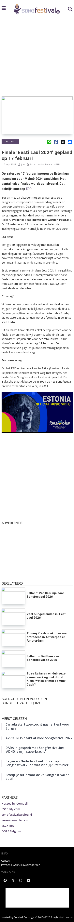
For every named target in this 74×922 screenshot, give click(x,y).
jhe (23, 164)
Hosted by (15, 803)
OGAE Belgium (11, 831)
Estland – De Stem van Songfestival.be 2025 (43, 658)
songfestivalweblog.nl (17, 814)
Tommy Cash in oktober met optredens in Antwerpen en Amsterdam (47, 636)
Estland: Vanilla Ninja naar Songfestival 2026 (45, 595)
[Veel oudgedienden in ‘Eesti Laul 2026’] (13, 617)
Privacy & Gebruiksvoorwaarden (20, 865)
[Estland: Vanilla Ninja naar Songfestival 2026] (13, 596)
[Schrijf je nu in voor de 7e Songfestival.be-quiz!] (37, 709)
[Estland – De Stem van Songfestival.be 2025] (13, 659)
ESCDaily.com (11, 809)
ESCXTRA (8, 826)
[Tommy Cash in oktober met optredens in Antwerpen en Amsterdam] (13, 638)
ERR (29, 189)
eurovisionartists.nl (15, 820)
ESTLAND (10, 141)
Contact (5, 860)
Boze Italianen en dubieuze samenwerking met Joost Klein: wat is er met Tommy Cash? (46, 679)
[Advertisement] (37, 57)
